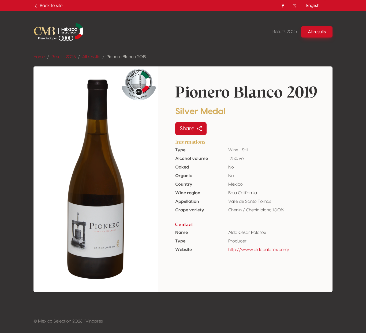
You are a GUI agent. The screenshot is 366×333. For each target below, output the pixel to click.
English (312, 5)
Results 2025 (284, 31)
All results (91, 57)
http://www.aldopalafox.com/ (259, 250)
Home (39, 57)
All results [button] (317, 32)
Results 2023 (63, 57)
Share (187, 128)
